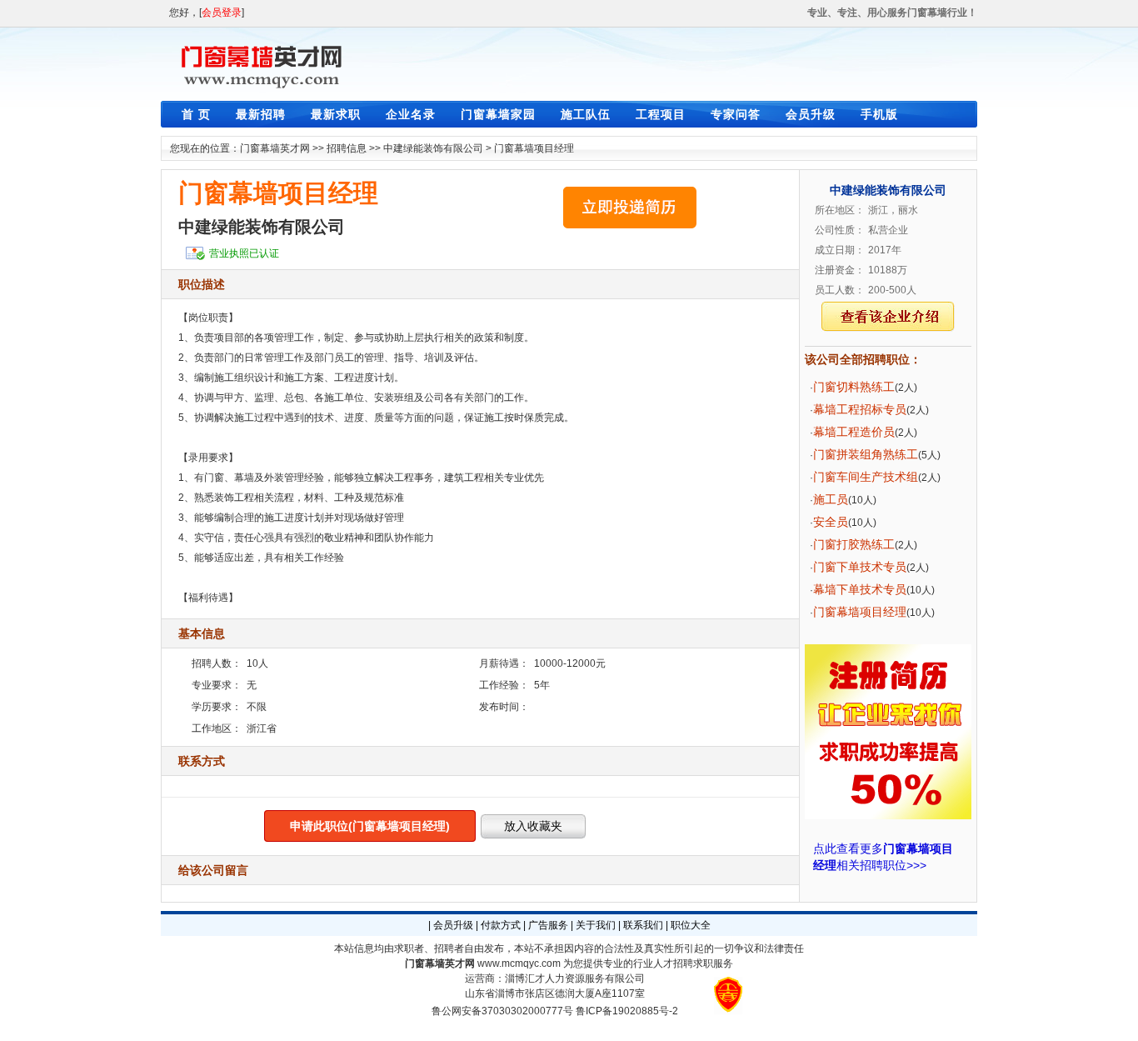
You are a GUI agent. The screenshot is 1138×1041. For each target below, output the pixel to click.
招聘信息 (347, 148)
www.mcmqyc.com (519, 963)
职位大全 (691, 925)
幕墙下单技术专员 (859, 589)
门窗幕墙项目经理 (534, 148)
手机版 (879, 114)
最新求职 (336, 114)
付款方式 (501, 925)
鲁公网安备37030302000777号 (502, 1011)
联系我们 (643, 925)
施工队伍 (586, 114)
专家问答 (736, 114)
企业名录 (411, 114)
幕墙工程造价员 (854, 431)
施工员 (830, 499)
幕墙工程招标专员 (859, 409)
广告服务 (548, 925)
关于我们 (596, 925)
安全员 (830, 521)
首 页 (196, 114)
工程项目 (661, 114)
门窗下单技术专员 (859, 566)
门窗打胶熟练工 (854, 544)
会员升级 (811, 114)
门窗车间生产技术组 (865, 476)
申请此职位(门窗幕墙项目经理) (370, 826)
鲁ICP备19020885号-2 (627, 1011)
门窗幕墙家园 (498, 114)
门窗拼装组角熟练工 (865, 454)
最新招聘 (261, 114)
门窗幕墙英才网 (275, 148)
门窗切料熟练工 (854, 386)
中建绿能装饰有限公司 (433, 148)
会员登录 (222, 12)
